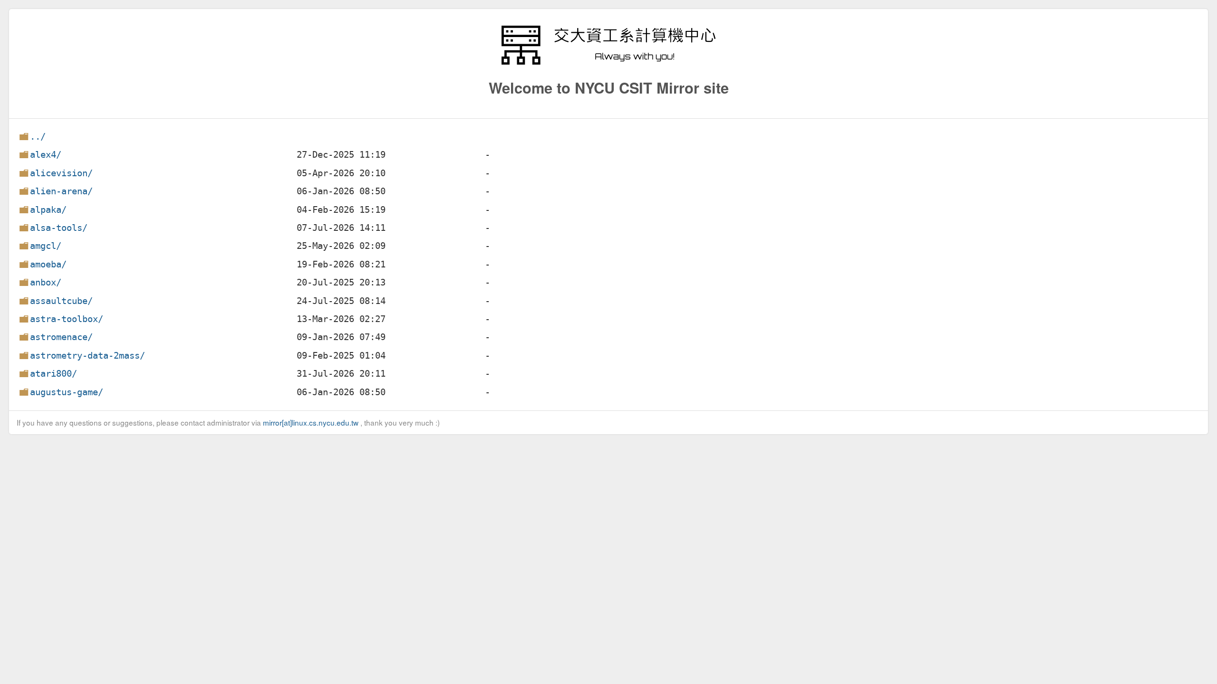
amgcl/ (45, 245)
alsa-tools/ (58, 227)
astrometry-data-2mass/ (87, 355)
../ (38, 136)
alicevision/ (61, 173)
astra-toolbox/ (66, 319)
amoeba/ (48, 264)
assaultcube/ (61, 300)
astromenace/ (61, 337)
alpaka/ (48, 209)
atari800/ (53, 373)
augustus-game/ (66, 392)
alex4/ (45, 154)
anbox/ (45, 282)
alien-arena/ (61, 191)
